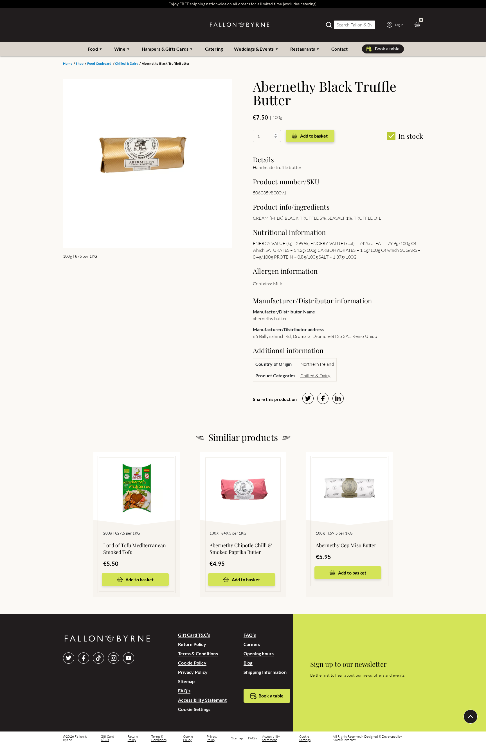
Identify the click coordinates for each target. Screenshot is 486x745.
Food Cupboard (99, 63)
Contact (339, 48)
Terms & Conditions (198, 653)
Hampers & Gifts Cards (165, 48)
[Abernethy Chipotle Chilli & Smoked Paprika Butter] (243, 480)
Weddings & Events (254, 48)
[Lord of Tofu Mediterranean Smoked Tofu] (136, 480)
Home (67, 63)
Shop (80, 63)
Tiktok (98, 658)
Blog (248, 662)
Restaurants (302, 48)
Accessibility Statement (202, 700)
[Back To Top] (471, 717)
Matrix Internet (344, 740)
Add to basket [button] (139, 579)
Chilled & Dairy (126, 63)
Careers (252, 644)
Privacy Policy (193, 672)
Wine (119, 48)
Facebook (83, 658)
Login (399, 25)
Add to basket (314, 135)
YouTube (128, 658)
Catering (214, 48)
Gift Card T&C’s (194, 635)
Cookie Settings (194, 709)
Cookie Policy (192, 662)
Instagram (113, 658)
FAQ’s (184, 690)
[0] (419, 25)
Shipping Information (265, 672)
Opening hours (259, 653)
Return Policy (192, 644)
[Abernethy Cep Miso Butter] (349, 480)
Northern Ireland (317, 364)
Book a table (387, 48)
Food (93, 48)
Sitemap (186, 681)
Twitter (68, 658)
